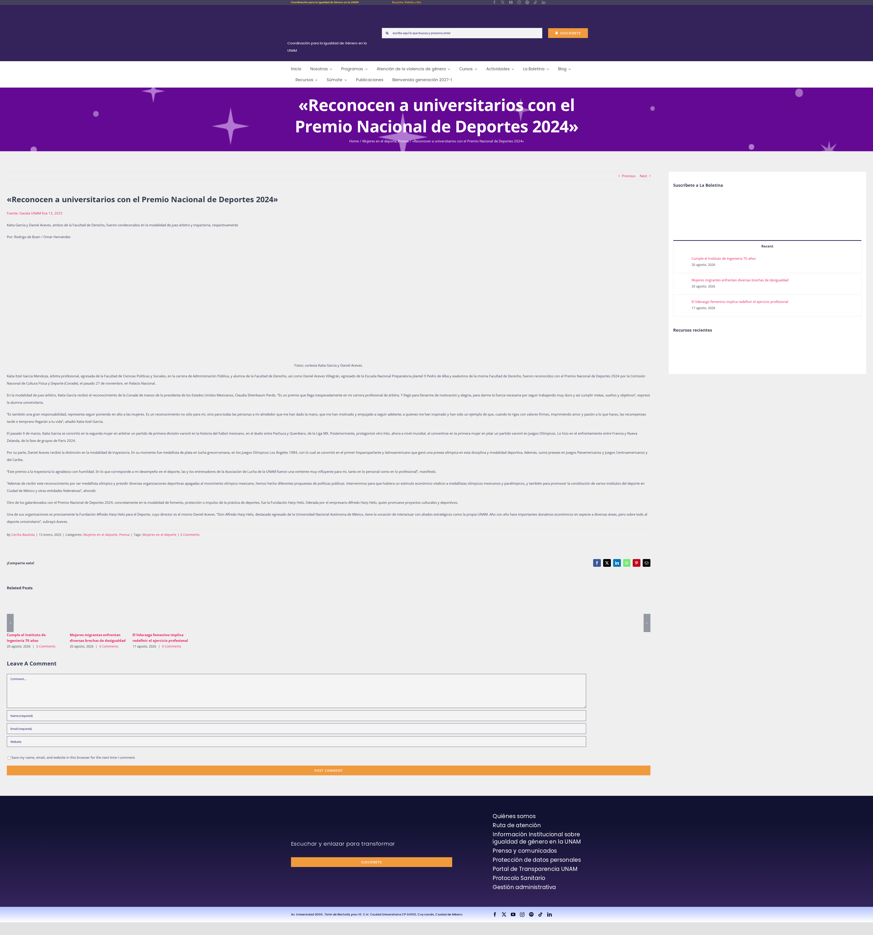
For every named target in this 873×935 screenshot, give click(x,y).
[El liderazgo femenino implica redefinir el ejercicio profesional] (161, 613)
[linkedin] (543, 2)
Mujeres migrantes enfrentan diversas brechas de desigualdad (91, 613)
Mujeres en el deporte (100, 534)
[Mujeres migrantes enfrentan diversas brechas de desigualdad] (98, 613)
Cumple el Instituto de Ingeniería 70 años (28, 613)
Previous (628, 176)
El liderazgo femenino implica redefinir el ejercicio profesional (154, 613)
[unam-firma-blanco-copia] (303, 814)
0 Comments (190, 534)
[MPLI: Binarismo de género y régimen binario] (697, 344)
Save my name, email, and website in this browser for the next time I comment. (73, 757)
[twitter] (502, 2)
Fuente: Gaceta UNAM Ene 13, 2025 (35, 213)
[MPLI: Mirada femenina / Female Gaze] (731, 344)
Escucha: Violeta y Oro (406, 2)
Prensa (124, 534)
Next (643, 176)
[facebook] (494, 2)
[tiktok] (535, 2)
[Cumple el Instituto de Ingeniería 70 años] (35, 613)
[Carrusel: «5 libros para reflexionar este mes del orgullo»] (747, 349)
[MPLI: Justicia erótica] (681, 344)
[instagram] (519, 2)
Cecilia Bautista (23, 534)
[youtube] (511, 2)
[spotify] (527, 2)
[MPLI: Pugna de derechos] (714, 344)
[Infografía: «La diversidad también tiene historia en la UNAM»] (764, 347)
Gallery (41, 613)
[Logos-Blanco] (328, 10)
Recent (767, 246)
